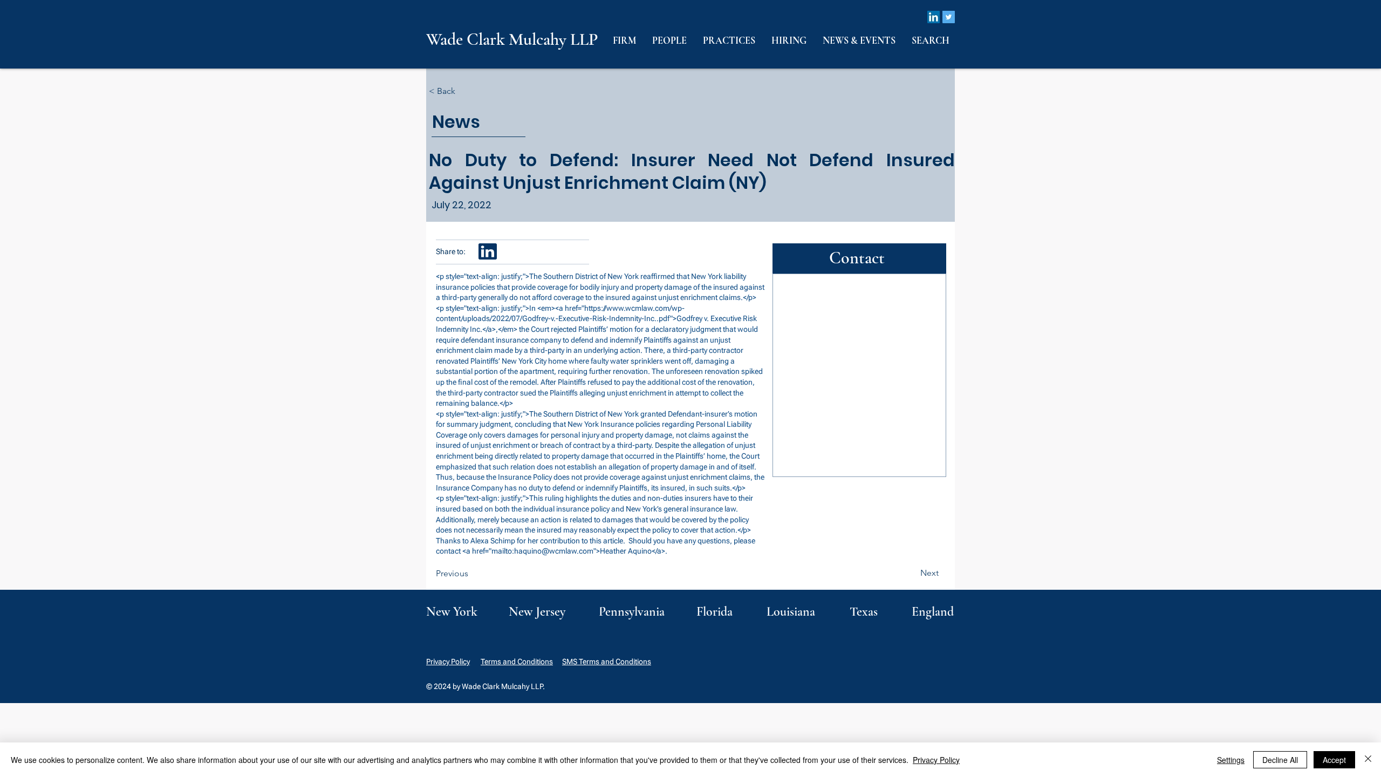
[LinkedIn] (933, 17)
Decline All (1280, 759)
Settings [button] (1231, 759)
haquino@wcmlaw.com (553, 551)
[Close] (1368, 759)
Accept (1334, 759)
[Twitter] (948, 17)
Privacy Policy (448, 661)
